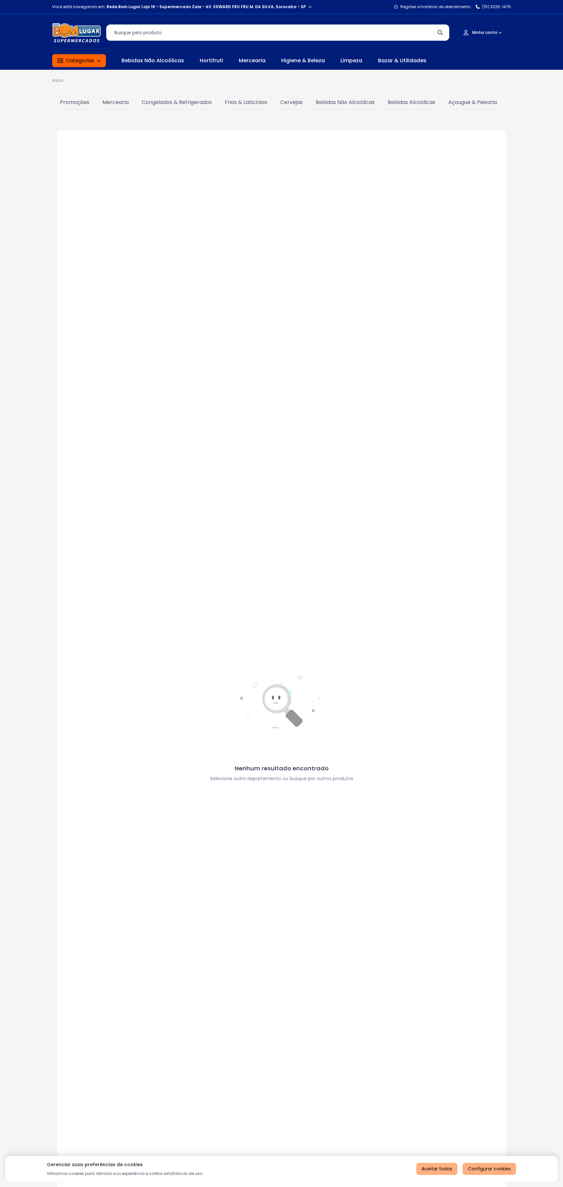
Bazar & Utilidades (402, 60)
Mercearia (252, 60)
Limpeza (351, 60)
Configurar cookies (489, 1168)
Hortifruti (211, 60)
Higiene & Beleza (303, 60)
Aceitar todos (437, 1168)
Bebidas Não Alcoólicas (153, 60)
